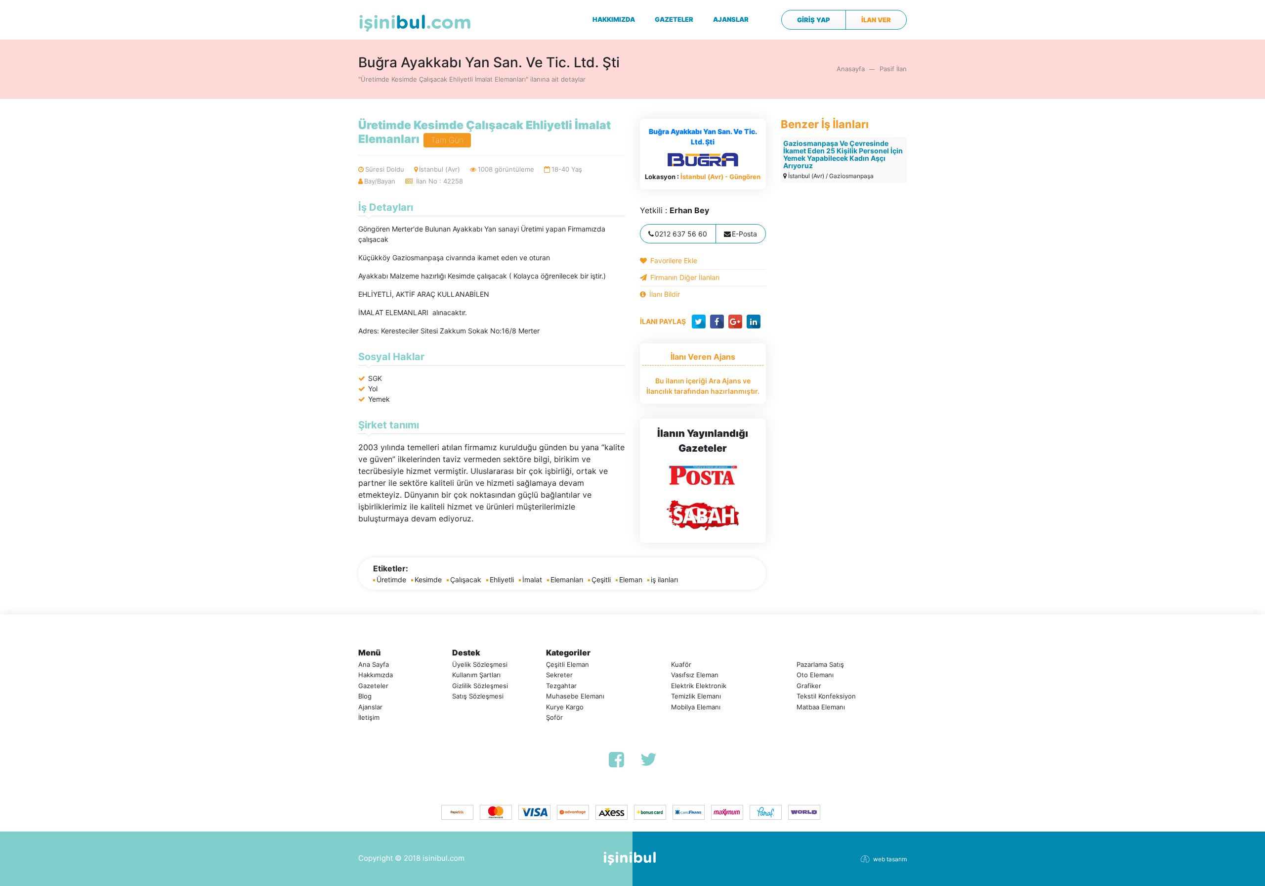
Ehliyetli (502, 579)
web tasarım (890, 859)
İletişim (369, 717)
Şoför (554, 717)
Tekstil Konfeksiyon (826, 696)
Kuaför (681, 664)
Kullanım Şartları (476, 675)
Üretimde (391, 579)
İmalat (532, 579)
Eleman (630, 579)
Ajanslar (370, 707)
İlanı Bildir (664, 294)
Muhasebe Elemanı (575, 696)
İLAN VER (876, 20)
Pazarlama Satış (820, 664)
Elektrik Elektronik (698, 686)
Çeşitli (601, 579)
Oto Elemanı (815, 675)
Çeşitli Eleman (567, 664)
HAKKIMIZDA (613, 19)
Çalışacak (465, 579)
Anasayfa (851, 69)
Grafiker (809, 686)
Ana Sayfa (373, 664)
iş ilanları (664, 579)
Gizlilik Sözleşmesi (480, 686)
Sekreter (559, 675)
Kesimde (428, 579)
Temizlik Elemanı (696, 696)
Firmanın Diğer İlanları (684, 277)
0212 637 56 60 (681, 234)
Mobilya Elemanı (695, 707)
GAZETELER (674, 19)
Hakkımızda (375, 675)
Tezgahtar (561, 686)
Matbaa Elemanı (821, 707)
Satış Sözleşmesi (478, 696)
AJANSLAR (731, 19)
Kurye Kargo (565, 707)
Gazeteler (373, 686)
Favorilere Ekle (673, 260)
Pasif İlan (893, 69)
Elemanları (566, 579)
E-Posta (744, 234)
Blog (365, 696)
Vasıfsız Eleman (694, 675)
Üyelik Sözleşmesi (479, 664)
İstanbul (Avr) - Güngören (720, 177)
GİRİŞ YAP (813, 20)
